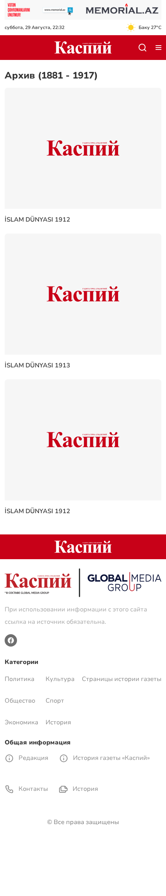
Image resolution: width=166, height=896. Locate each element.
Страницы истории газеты (121, 679)
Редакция (32, 758)
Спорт (55, 700)
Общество (20, 700)
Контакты (32, 789)
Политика (19, 679)
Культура (60, 679)
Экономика (21, 722)
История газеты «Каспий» (110, 758)
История (58, 722)
